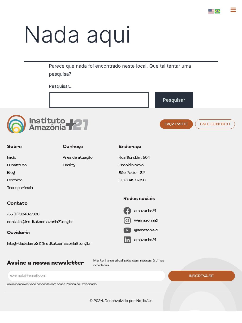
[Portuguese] (218, 11)
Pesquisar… (61, 86)
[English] (211, 11)
